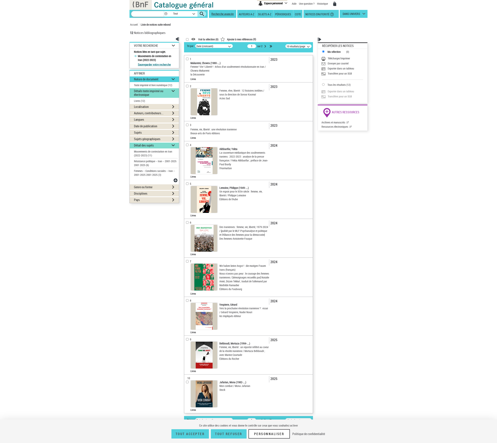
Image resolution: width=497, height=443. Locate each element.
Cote (298, 14)
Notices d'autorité (317, 14)
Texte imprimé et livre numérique (153, 85)
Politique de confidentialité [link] (308, 434)
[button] (166, 14)
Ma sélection (334, 52)
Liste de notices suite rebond (156, 24)
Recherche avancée (222, 14)
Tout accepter (190, 434)
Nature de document (146, 79)
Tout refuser (228, 434)
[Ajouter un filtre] (176, 180)
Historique (322, 3)
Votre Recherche (146, 46)
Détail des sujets (144, 145)
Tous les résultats (337, 85)
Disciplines (140, 193)
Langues (139, 119)
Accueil (134, 24)
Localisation (141, 107)
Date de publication (145, 126)
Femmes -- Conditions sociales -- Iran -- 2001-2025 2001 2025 (154, 173)
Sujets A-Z (264, 14)
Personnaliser (269, 434)
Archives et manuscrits (333, 122)
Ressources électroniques (334, 126)
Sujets (138, 132)
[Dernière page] (271, 46)
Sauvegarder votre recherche (154, 64)
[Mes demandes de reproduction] (334, 4)
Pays (137, 200)
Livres (139, 101)
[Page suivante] (265, 46)
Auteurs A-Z (246, 14)
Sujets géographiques (147, 139)
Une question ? (307, 3)
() (241, 39)
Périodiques (283, 14)
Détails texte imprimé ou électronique (148, 93)
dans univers (351, 15)
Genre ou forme (143, 187)
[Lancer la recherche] (202, 14)
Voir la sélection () (208, 39)
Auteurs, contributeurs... (148, 113)
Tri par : (191, 46)
